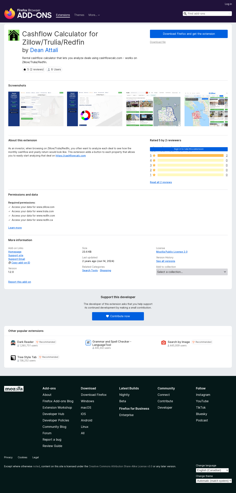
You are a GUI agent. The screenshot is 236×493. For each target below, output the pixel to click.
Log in (228, 3)
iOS (83, 414)
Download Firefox (94, 395)
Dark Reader (25, 342)
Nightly (124, 395)
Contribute (165, 401)
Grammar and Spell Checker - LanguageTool (111, 343)
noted (36, 466)
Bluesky (201, 414)
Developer (165, 407)
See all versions (165, 261)
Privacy (8, 457)
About (47, 395)
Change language (206, 465)
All (82, 433)
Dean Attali (44, 50)
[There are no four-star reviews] (191, 160)
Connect (164, 395)
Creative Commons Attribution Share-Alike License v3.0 (120, 466)
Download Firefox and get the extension (189, 33)
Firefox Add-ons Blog (58, 401)
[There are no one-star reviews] (191, 174)
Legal (35, 457)
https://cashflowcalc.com (71, 155)
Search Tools (90, 270)
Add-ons (49, 388)
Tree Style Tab (27, 357)
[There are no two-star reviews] (191, 170)
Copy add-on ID (20, 262)
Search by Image (179, 342)
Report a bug (52, 439)
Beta (122, 401)
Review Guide (52, 446)
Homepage (14, 251)
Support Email (16, 258)
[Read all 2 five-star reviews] (191, 155)
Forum (47, 433)
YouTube (202, 401)
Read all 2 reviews (161, 182)
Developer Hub (53, 414)
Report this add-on (19, 281)
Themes (79, 15)
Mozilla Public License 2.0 (171, 251)
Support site (15, 255)
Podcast (202, 420)
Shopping (105, 270)
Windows (87, 401)
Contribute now (120, 316)
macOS (86, 407)
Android (86, 420)
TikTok (201, 407)
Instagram (203, 395)
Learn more (15, 227)
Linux (84, 427)
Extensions (63, 15)
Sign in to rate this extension (189, 149)
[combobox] (207, 13)
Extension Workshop (57, 407)
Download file (158, 41)
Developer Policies (56, 420)
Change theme (204, 475)
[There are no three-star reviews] (191, 165)
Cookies (22, 457)
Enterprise (126, 415)
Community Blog (54, 427)
